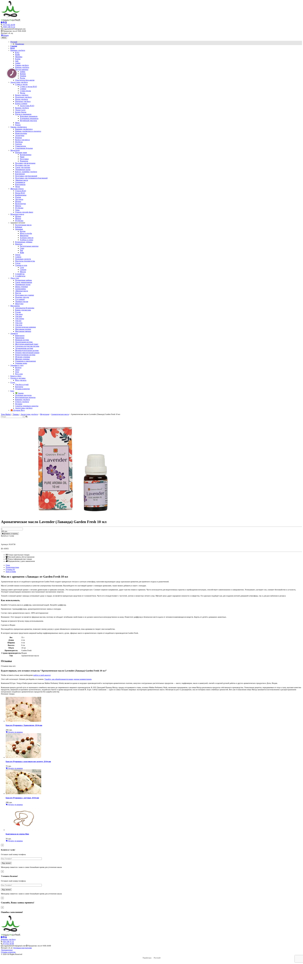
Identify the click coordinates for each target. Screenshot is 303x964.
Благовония (20, 174)
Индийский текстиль (28, 121)
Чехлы (22, 93)
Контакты (19, 387)
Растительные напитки (29, 246)
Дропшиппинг (7, 950)
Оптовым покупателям (22, 948)
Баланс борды (20, 112)
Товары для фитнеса (18, 127)
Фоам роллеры (21, 133)
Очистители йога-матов (24, 80)
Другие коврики (21, 69)
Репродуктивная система (25, 355)
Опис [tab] (8, 565)
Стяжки (23, 89)
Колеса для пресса (22, 140)
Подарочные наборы (23, 280)
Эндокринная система (24, 348)
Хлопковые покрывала (29, 118)
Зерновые (19, 229)
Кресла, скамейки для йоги (26, 172)
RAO (17, 52)
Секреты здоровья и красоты (26, 406)
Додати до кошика (15, 732)
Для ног (18, 321)
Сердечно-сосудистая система (27, 346)
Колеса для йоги (21, 95)
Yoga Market (6, 414)
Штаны (18, 201)
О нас (12, 382)
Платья (18, 197)
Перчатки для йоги (23, 101)
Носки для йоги (21, 99)
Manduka (18, 57)
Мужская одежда (17, 214)
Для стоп (18, 323)
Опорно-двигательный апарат (27, 353)
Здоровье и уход (16, 365)
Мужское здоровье (22, 357)
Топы (17, 210)
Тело (17, 372)
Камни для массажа (23, 310)
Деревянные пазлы (22, 170)
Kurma (17, 59)
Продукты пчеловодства (25, 261)
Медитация (15, 150)
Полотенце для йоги (23, 97)
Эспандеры (19, 135)
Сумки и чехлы (21, 84)
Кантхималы (20, 184)
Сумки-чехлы (25, 91)
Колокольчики (25, 155)
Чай (21, 250)
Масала (23, 272)
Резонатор (24, 161)
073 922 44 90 (8, 944)
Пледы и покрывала (23, 114)
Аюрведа (14, 333)
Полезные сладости (23, 259)
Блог (12, 391)
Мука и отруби (26, 233)
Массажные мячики (23, 331)
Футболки (19, 208)
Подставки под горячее (24, 295)
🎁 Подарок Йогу (17, 410)
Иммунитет (20, 336)
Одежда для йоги (22, 402)
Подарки (18, 404)
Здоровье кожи (21, 363)
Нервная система (22, 340)
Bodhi (17, 55)
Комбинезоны (20, 195)
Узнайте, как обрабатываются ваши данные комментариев (67, 679)
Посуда (18, 293)
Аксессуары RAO (27, 106)
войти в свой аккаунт (42, 675)
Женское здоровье (22, 359)
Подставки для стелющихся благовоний (31, 178)
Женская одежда (17, 189)
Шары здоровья (21, 287)
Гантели (18, 144)
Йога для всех (20, 380)
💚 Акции (19, 393)
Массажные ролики (23, 329)
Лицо (17, 370)
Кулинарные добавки (23, 242)
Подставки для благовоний (26, 176)
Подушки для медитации (25, 163)
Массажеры (15, 306)
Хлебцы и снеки (26, 240)
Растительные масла (23, 225)
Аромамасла (20, 182)
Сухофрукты (20, 276)
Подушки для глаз (22, 165)
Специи (23, 270)
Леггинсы (19, 199)
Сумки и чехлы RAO (28, 86)
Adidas (22, 72)
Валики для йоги (22, 108)
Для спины (19, 319)
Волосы (18, 367)
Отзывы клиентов (22, 389)
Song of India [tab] (11, 572)
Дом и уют (14, 278)
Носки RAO (20, 193)
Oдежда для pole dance (24, 212)
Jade (16, 61)
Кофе (22, 253)
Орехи (17, 255)
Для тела (18, 325)
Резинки (18, 138)
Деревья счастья (21, 301)
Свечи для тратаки (22, 167)
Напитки (18, 244)
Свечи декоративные (23, 282)
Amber (17, 63)
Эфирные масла (21, 180)
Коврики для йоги (17, 50)
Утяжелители (20, 146)
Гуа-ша (18, 312)
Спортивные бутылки (24, 148)
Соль (22, 267)
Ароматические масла (60, 414)
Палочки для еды (22, 297)
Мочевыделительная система (27, 350)
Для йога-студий (22, 384)
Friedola (23, 76)
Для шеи (18, 316)
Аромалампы (20, 289)
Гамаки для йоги (22, 65)
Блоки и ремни (21, 104)
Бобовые (18, 227)
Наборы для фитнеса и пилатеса (28, 131)
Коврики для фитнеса (24, 129)
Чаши (22, 157)
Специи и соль (21, 265)
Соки (22, 248)
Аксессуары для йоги (19, 82)
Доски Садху (20, 110)
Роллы (22, 78)
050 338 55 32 (8, 941)
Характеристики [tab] (12, 567)
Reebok (23, 74)
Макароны (24, 235)
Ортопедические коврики (25, 327)
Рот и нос (19, 374)
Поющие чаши (21, 152)
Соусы (17, 263)
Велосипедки (20, 204)
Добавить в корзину (10, 534)
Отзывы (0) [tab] (10, 569)
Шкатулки (19, 304)
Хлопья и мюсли (26, 238)
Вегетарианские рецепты (25, 397)
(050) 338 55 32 (9, 27)
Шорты (18, 206)
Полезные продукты (23, 395)
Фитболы (19, 142)
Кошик (6, 35)
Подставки (24, 159)
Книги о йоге (15, 376)
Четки (17, 187)
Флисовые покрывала (28, 116)
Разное (18, 125)
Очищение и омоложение (25, 361)
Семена (18, 257)
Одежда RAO (20, 191)
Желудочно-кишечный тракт (26, 344)
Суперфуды (20, 274)
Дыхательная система (24, 342)
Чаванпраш (19, 338)
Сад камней (20, 299)
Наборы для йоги (22, 67)
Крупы (22, 231)
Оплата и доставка (17, 378)
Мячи (17, 123)
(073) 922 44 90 (9, 25)
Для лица (19, 314)
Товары (16, 414)
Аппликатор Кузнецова (24, 308)
